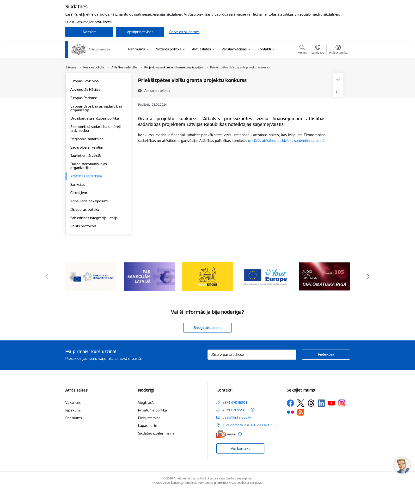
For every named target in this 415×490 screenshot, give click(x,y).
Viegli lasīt (146, 402)
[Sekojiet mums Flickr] (290, 412)
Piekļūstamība (149, 418)
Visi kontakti (240, 448)
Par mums (73, 418)
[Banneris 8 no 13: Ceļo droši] (207, 276)
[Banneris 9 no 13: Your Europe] (266, 276)
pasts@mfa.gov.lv (236, 417)
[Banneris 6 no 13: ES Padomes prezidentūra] (90, 276)
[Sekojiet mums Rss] (300, 412)
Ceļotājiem (78, 192)
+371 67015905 (235, 410)
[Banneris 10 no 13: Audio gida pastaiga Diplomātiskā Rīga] (324, 276)
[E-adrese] (226, 434)
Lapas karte (147, 425)
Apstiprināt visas (140, 32)
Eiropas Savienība (84, 81)
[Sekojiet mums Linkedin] (321, 403)
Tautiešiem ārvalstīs (85, 155)
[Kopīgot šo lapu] (338, 91)
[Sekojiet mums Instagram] (342, 402)
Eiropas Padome (83, 98)
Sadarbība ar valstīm (86, 147)
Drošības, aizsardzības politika (94, 118)
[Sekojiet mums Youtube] (331, 403)
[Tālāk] (368, 276)
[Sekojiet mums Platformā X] (300, 403)
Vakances (73, 402)
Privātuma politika (152, 410)
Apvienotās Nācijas (85, 89)
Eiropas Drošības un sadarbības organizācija (96, 108)
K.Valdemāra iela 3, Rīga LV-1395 (249, 425)
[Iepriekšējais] (47, 276)
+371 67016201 (234, 402)
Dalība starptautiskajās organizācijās (88, 166)
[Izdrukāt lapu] (338, 79)
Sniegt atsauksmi (207, 327)
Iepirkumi (72, 410)
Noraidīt (89, 32)
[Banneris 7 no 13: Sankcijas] (149, 276)
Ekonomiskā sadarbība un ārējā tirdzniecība (96, 128)
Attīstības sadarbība (86, 176)
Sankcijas (77, 184)
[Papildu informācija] (252, 409)
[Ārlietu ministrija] (90, 49)
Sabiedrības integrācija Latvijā (94, 218)
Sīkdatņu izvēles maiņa (156, 433)
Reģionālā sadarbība (87, 139)
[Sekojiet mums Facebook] (290, 403)
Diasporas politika (84, 209)
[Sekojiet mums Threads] (311, 403)
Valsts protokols (83, 226)
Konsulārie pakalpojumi (89, 201)
